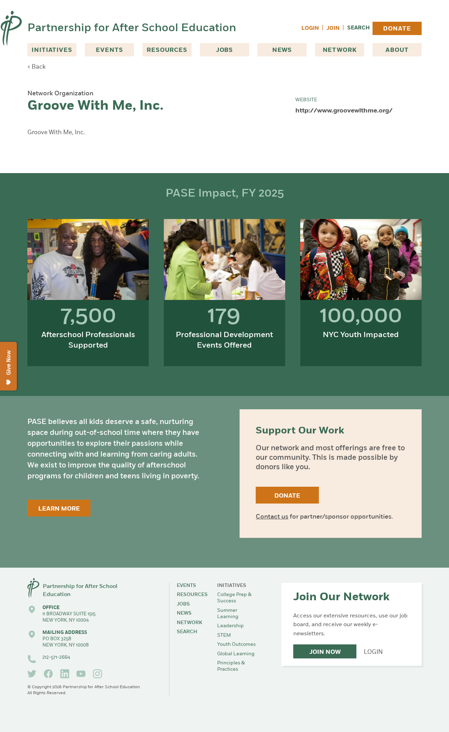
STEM (224, 635)
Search (358, 28)
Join (333, 28)
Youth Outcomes (236, 644)
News (282, 50)
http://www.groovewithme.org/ (344, 111)
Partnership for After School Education (131, 28)
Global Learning (236, 654)
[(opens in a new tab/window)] (31, 673)
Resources (167, 50)
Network (340, 50)
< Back (36, 67)
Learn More (59, 509)
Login (310, 28)
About (397, 50)
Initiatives (52, 50)
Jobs (224, 50)
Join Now (325, 652)
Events (109, 50)
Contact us (272, 517)
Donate (397, 29)
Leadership (230, 626)
